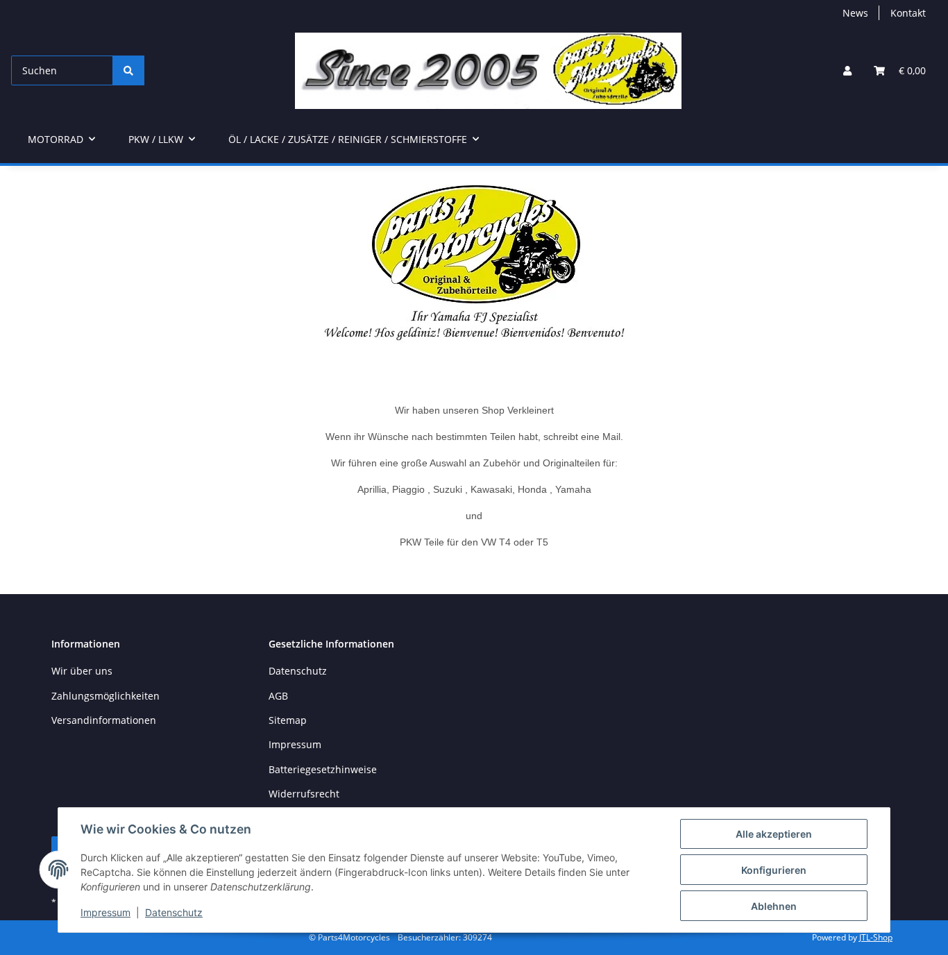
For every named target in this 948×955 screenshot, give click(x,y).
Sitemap (288, 720)
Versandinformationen (103, 720)
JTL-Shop (875, 937)
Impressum (105, 912)
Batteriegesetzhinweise (323, 769)
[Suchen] (128, 70)
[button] (847, 70)
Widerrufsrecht (304, 793)
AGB (278, 695)
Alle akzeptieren (774, 834)
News (855, 12)
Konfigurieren (773, 870)
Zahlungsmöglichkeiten (105, 695)
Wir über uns (81, 670)
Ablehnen (774, 906)
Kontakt (908, 12)
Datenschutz (174, 912)
